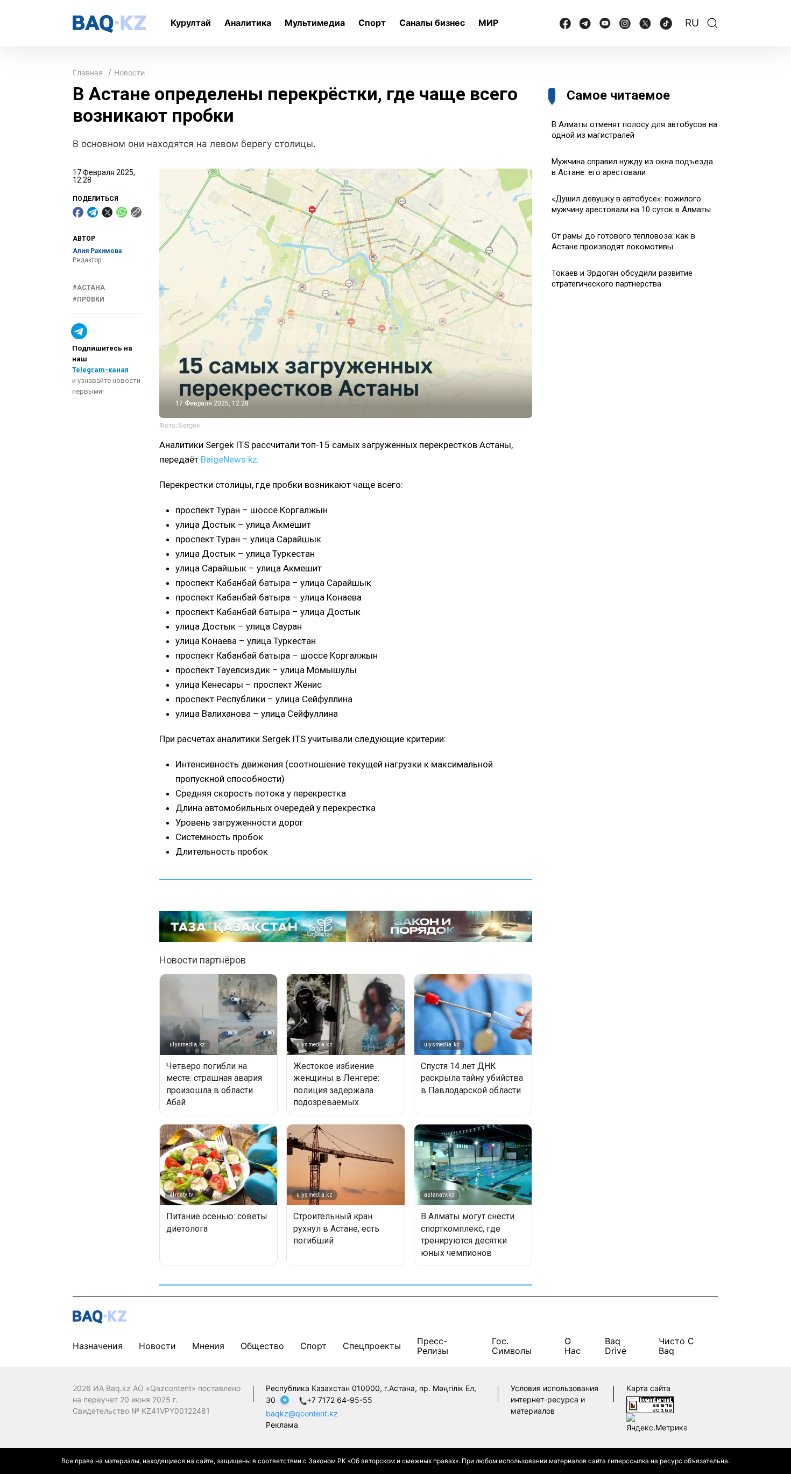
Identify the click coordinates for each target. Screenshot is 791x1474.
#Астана (89, 287)
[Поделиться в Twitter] (107, 212)
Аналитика (247, 22)
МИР (488, 22)
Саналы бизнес (432, 22)
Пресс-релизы (432, 1346)
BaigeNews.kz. (229, 459)
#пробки (88, 299)
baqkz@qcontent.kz (302, 1413)
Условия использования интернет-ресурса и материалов (554, 1399)
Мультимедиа (315, 22)
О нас (572, 1346)
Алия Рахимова (97, 251)
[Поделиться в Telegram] (92, 212)
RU (692, 23)
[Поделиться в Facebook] (78, 212)
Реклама (282, 1424)
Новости (129, 72)
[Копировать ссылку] (136, 212)
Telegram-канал (100, 370)
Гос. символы (512, 1346)
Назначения (98, 1345)
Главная (88, 72)
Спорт (372, 22)
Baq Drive (615, 1346)
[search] (712, 23)
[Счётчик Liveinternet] (650, 1403)
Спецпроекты (372, 1345)
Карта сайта (648, 1388)
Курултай (191, 22)
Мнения (208, 1345)
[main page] (109, 24)
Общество (262, 1345)
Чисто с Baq (676, 1346)
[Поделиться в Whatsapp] (121, 212)
